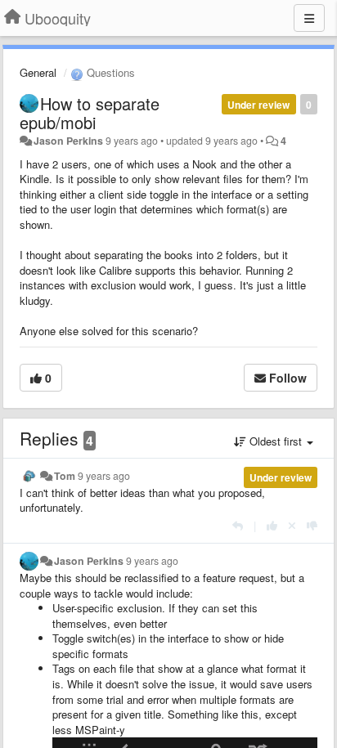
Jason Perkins (68, 140)
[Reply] (237, 525)
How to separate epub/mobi (90, 113)
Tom (64, 475)
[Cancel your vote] (292, 525)
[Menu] (309, 18)
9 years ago (104, 475)
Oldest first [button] (275, 441)
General (38, 72)
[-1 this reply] (312, 525)
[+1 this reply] (272, 525)
